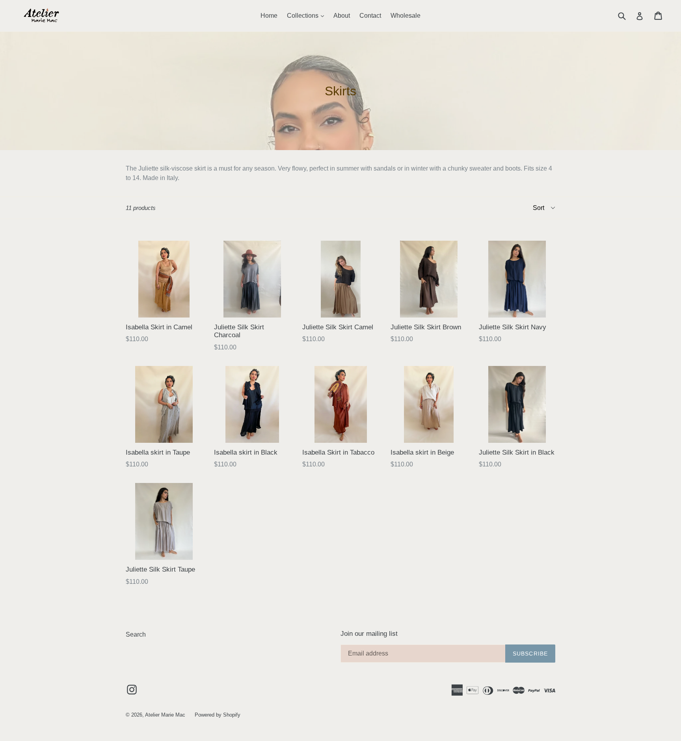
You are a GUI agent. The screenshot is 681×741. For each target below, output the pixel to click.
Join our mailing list (369, 633)
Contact (370, 15)
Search (136, 634)
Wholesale (406, 15)
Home (268, 15)
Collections (307, 15)
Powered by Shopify (217, 715)
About (341, 15)
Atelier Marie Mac (165, 715)
